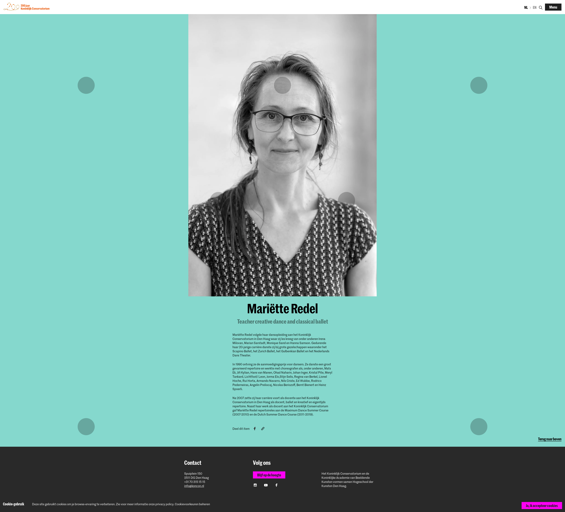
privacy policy (164, 504)
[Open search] (541, 7)
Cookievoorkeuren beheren (192, 504)
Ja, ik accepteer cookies (542, 505)
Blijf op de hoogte (269, 475)
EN (534, 7)
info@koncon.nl (194, 485)
